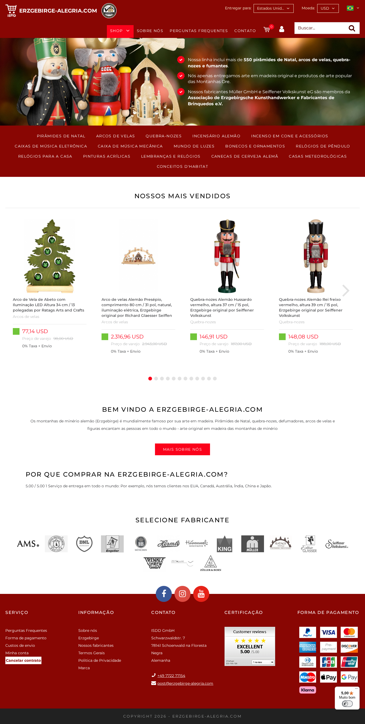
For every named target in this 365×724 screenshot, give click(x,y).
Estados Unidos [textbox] (271, 8)
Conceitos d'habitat (182, 166)
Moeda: (308, 8)
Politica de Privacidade (99, 660)
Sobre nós (150, 30)
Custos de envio (20, 645)
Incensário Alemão (216, 136)
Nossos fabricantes (96, 645)
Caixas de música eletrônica (51, 146)
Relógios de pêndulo (323, 146)
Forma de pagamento (25, 638)
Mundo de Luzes (194, 146)
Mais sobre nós (182, 449)
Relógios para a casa (45, 156)
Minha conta (17, 653)
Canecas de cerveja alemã (244, 156)
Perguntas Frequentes (199, 30)
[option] (49, 290)
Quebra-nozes (164, 136)
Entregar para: (238, 8)
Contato (245, 30)
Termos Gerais (91, 653)
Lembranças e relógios (170, 156)
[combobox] (274, 8)
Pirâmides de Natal (61, 136)
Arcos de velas (115, 136)
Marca (84, 667)
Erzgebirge (88, 638)
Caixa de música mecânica (130, 146)
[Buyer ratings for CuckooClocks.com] (249, 648)
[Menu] (356, 690)
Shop (116, 30)
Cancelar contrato (23, 660)
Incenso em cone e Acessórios (289, 136)
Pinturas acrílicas (106, 156)
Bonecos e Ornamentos (255, 146)
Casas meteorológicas (318, 156)
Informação (96, 612)
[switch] (347, 703)
